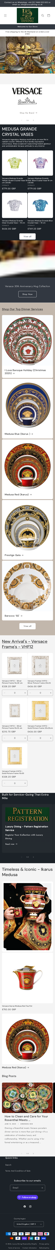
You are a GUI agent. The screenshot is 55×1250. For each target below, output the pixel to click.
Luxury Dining (17, 1244)
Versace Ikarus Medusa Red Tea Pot (17, 1006)
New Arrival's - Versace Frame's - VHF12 (25, 644)
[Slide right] (33, 120)
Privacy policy (44, 1244)
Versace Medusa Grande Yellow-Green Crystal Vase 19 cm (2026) (14, 180)
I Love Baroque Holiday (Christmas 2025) (25, 372)
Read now (9, 844)
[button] (5, 15)
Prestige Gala (13, 555)
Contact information (30, 1248)
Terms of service (14, 1248)
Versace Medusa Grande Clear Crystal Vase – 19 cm (13, 222)
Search (8, 1165)
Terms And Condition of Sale (17, 1170)
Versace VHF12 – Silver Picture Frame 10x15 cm (12, 727)
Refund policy (44, 1248)
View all (27, 236)
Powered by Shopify (30, 1244)
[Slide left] (22, 120)
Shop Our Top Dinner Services (22, 309)
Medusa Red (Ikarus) (17, 494)
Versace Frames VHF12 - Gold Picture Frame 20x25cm (40, 727)
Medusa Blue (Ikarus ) (17, 434)
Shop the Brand (27, 112)
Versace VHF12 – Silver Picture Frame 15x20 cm (12, 682)
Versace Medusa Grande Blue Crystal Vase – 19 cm (40, 222)
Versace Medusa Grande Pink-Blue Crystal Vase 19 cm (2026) (40, 180)
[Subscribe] (42, 1188)
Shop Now (27, 294)
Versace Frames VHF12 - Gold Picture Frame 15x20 (13, 772)
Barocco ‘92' (12, 615)
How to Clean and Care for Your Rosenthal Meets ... (26, 1118)
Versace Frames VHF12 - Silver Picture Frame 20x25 (39, 682)
